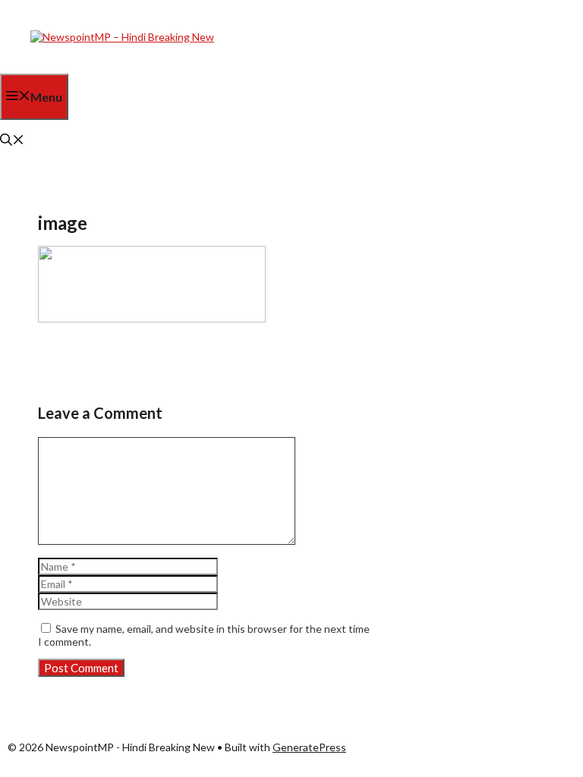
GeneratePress (309, 747)
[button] (12, 141)
